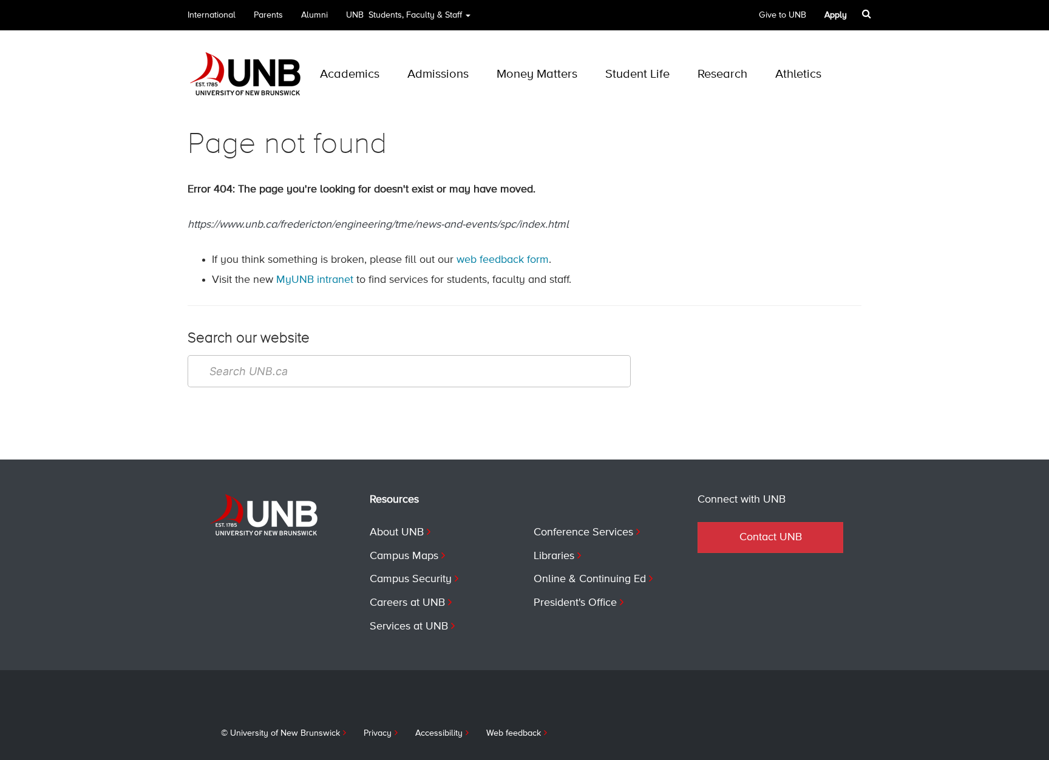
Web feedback (513, 733)
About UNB (397, 532)
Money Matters (537, 74)
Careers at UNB (407, 602)
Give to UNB (782, 15)
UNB (404, 15)
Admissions (438, 74)
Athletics (798, 74)
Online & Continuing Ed (590, 579)
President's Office (575, 602)
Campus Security (411, 579)
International (212, 15)
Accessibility (439, 733)
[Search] (868, 14)
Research (722, 74)
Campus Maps (404, 556)
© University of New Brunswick (280, 733)
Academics (349, 74)
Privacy (378, 733)
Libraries (554, 556)
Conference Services (583, 532)
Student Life (637, 74)
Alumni (314, 15)
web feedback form (503, 259)
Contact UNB (770, 537)
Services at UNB (409, 626)
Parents (268, 15)
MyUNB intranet (314, 279)
